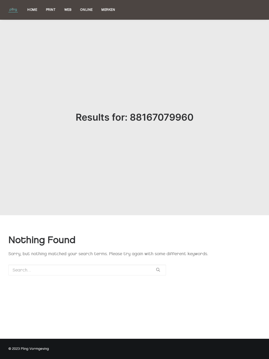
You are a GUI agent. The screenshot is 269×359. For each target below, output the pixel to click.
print (51, 10)
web (68, 10)
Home (32, 10)
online (86, 10)
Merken (108, 10)
